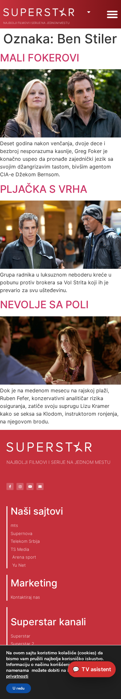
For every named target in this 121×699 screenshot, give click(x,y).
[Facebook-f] (10, 486)
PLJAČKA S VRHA (43, 189)
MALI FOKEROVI (39, 57)
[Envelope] (40, 486)
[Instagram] (20, 486)
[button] (112, 14)
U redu (19, 688)
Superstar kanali (48, 622)
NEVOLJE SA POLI (44, 304)
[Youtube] (30, 486)
